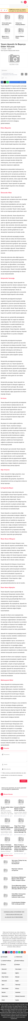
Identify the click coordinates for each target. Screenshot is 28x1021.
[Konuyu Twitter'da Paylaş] (5, 82)
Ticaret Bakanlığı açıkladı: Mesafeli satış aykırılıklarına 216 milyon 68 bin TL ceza (19, 887)
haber (6, 1004)
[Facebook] (3, 952)
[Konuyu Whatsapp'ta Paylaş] (7, 82)
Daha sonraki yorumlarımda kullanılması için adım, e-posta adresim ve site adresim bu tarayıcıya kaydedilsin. (13, 775)
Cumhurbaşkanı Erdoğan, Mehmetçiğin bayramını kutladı (7, 827)
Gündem (9, 48)
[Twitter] (6, 952)
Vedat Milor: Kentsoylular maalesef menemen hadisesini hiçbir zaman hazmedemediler (19, 896)
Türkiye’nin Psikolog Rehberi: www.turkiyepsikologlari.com (21, 24)
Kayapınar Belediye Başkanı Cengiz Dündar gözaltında (19, 808)
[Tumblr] (22, 952)
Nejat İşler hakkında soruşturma (17, 869)
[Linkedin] (11, 952)
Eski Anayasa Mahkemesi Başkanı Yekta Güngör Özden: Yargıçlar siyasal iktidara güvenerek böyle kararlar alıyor (19, 880)
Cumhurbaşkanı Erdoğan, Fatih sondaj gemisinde (19, 903)
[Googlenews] (17, 952)
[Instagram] (9, 952)
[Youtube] (14, 952)
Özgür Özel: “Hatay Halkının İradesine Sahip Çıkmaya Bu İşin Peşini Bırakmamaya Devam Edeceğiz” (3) (20, 829)
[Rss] (24, 952)
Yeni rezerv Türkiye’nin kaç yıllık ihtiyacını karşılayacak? (19, 862)
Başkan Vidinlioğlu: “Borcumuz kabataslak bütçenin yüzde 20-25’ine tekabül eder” (7, 847)
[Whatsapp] (19, 952)
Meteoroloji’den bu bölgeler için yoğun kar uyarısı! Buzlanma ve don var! (17, 11)
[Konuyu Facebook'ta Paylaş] (2, 82)
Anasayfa (4, 48)
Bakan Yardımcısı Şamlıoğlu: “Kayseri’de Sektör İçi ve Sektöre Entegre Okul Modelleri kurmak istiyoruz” (20, 848)
